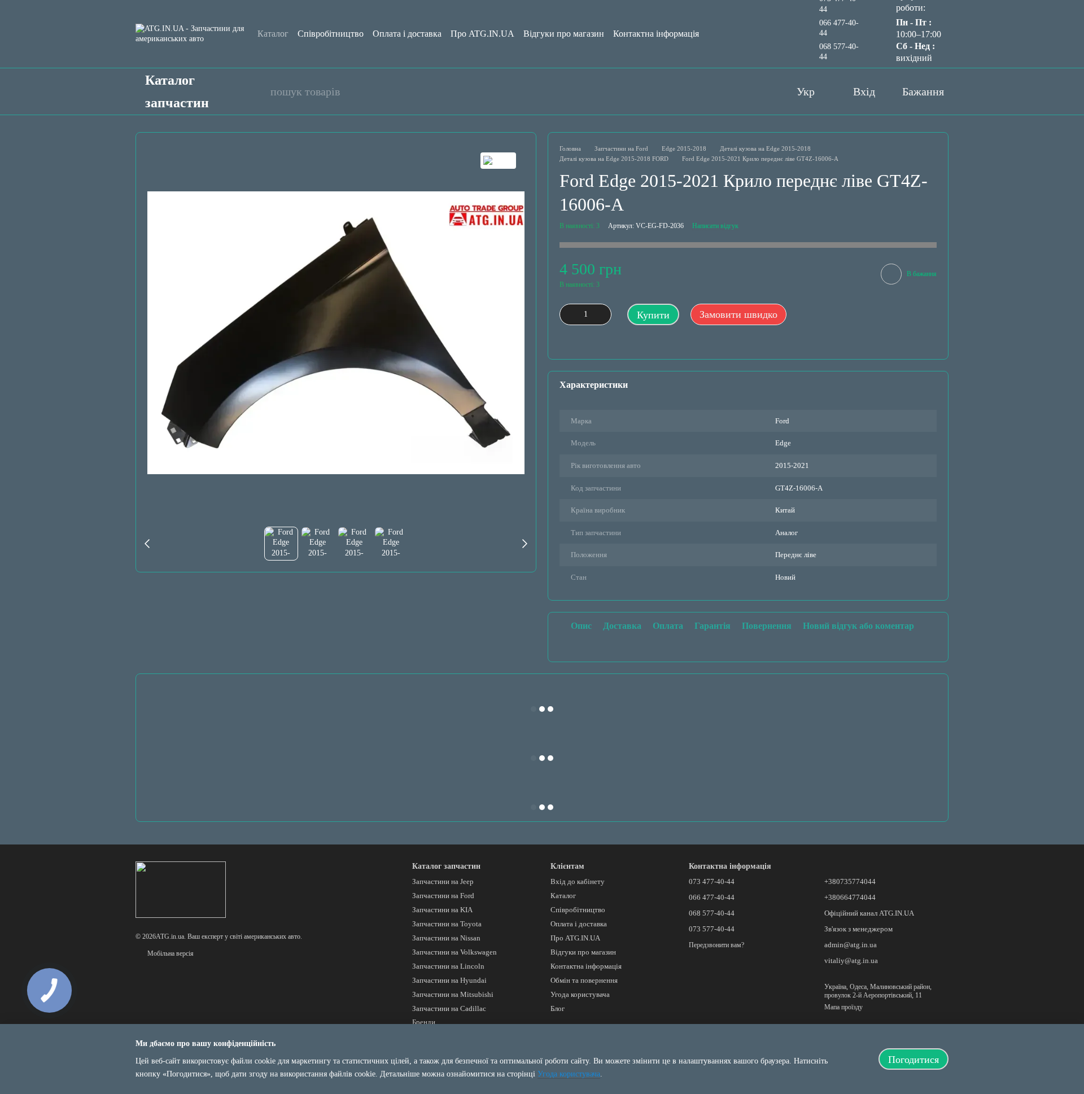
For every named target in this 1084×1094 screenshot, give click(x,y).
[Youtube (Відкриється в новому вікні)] (715, 91)
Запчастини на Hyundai (449, 980)
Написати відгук (715, 226)
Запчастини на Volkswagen (454, 952)
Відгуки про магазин (563, 33)
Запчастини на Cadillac (449, 1008)
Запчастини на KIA (442, 909)
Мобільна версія (170, 953)
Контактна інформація (656, 33)
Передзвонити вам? (716, 945)
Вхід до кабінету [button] (577, 881)
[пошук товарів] (255, 91)
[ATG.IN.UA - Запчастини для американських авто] (181, 889)
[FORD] (498, 160)
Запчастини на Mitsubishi (452, 994)
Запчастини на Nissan (446, 938)
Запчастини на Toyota (447, 924)
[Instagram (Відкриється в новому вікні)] (738, 91)
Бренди (423, 1022)
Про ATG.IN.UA (482, 33)
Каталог (273, 33)
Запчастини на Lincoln (448, 966)
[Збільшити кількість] (603, 314)
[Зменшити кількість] (568, 314)
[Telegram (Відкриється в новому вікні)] (760, 91)
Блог (557, 1008)
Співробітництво (331, 33)
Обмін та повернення (584, 980)
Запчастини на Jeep (443, 881)
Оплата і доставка (407, 33)
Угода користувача (580, 994)
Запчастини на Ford (443, 895)
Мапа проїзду (843, 1007)
